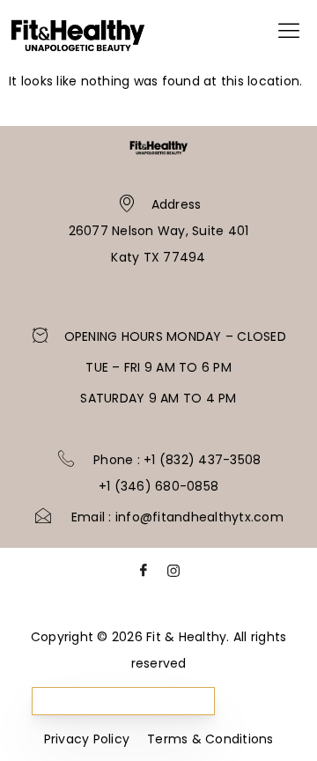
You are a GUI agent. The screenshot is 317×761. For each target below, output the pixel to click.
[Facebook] (143, 575)
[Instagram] (173, 575)
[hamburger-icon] (288, 34)
